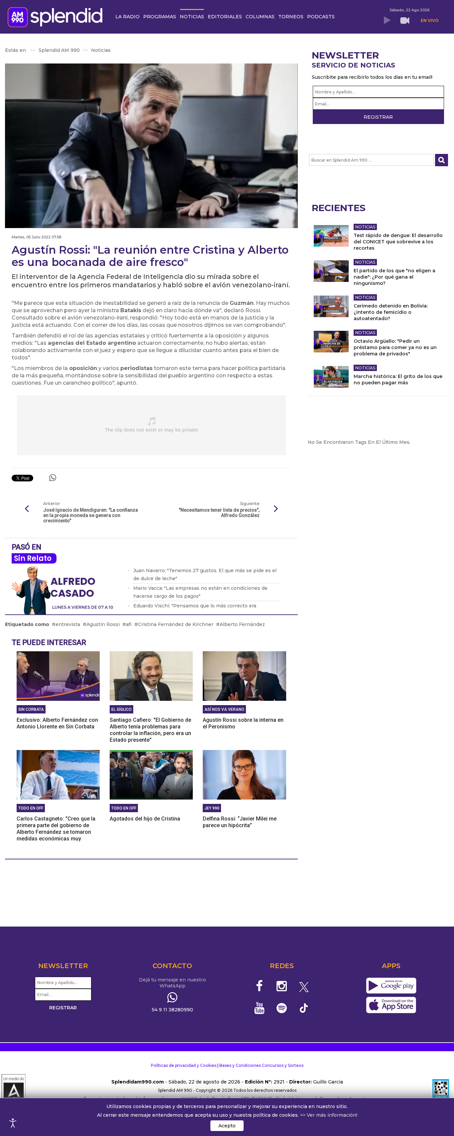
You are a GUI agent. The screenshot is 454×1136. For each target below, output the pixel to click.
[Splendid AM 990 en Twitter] (304, 986)
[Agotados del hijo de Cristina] (151, 774)
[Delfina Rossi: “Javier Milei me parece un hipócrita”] (244, 774)
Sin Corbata (31, 709)
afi (129, 624)
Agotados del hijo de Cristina (145, 819)
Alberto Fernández (242, 624)
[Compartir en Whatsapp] (52, 478)
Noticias (365, 226)
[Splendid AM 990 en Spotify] (282, 1008)
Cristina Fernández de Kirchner (175, 624)
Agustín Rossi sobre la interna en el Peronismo (243, 723)
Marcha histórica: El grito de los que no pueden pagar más (398, 379)
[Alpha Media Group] (14, 1090)
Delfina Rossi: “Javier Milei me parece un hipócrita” (240, 822)
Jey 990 (211, 808)
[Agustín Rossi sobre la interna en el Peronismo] (244, 676)
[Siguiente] (276, 509)
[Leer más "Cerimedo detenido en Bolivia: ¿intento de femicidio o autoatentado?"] (331, 306)
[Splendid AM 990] (57, 16)
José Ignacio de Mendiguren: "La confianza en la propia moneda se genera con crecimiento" (90, 515)
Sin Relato (33, 558)
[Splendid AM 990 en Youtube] (260, 1008)
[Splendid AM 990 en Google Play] (391, 986)
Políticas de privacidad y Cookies (183, 1065)
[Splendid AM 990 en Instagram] (282, 986)
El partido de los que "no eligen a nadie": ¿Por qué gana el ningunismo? (394, 277)
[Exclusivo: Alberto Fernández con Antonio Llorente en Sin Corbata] (58, 676)
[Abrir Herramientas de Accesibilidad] (13, 1123)
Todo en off (30, 808)
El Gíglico (121, 709)
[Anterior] (27, 509)
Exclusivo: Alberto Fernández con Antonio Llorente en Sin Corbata (57, 723)
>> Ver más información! (328, 1115)
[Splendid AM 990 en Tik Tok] (304, 1007)
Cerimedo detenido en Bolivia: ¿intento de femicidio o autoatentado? (391, 312)
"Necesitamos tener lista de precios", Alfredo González (219, 512)
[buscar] (441, 160)
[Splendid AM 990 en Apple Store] (391, 1005)
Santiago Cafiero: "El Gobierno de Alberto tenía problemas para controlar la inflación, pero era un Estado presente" (150, 730)
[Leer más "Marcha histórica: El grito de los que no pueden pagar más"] (331, 377)
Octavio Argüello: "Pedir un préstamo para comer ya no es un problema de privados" (395, 347)
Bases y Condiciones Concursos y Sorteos (261, 1065)
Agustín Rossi (103, 624)
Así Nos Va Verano (224, 709)
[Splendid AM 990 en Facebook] (260, 986)
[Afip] (440, 1090)
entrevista (68, 624)
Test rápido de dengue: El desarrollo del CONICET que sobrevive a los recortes (398, 241)
